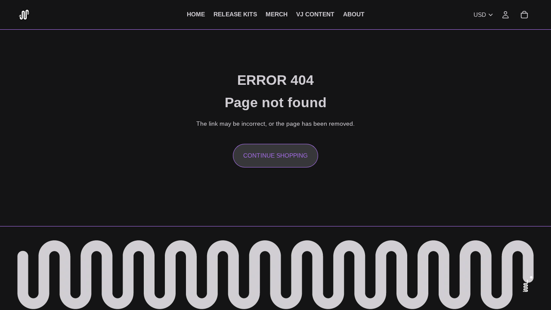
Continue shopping (275, 155)
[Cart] (524, 14)
